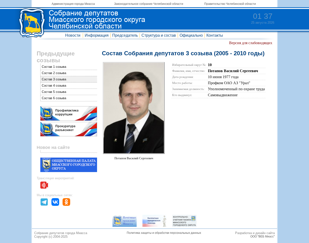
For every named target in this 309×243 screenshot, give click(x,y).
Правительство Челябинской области (230, 4)
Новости (72, 35)
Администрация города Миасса (73, 4)
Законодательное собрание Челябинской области (148, 4)
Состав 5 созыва (54, 92)
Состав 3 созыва (54, 79)
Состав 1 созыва (54, 67)
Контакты (214, 35)
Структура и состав (158, 35)
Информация (97, 35)
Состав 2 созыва (54, 73)
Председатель (125, 35)
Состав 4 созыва (54, 85)
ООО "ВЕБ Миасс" (262, 236)
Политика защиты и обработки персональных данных (164, 233)
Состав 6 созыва (54, 98)
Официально (191, 35)
